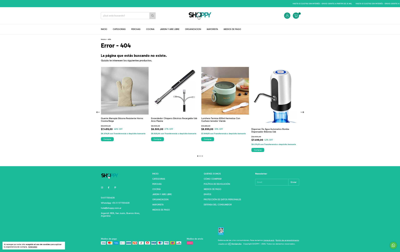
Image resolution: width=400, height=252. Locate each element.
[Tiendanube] (230, 245)
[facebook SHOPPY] (109, 187)
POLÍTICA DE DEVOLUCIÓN (217, 184)
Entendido (32, 247)
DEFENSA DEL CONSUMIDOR (218, 204)
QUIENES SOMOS (212, 173)
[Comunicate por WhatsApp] (393, 245)
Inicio (103, 39)
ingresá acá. (268, 240)
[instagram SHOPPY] (102, 187)
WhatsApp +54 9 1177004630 (115, 203)
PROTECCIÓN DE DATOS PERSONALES (222, 199)
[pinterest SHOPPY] (115, 187)
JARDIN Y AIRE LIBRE (169, 29)
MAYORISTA (212, 29)
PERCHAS (135, 29)
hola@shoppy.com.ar (111, 208)
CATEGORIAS (119, 29)
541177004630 (108, 197)
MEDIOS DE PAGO (232, 29)
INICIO (104, 29)
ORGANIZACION (193, 29)
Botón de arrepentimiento (287, 240)
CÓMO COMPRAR (213, 179)
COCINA (150, 29)
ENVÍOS (207, 194)
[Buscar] (152, 15)
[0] (296, 15)
